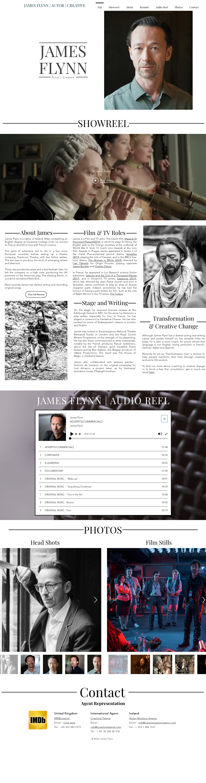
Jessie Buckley (81, 266)
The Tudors (116, 293)
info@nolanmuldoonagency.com (157, 722)
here (151, 372)
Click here (69, 722)
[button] (144, 6)
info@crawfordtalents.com (106, 727)
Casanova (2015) (126, 278)
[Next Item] (96, 600)
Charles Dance (103, 266)
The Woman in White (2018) (105, 260)
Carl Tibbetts (81, 263)
